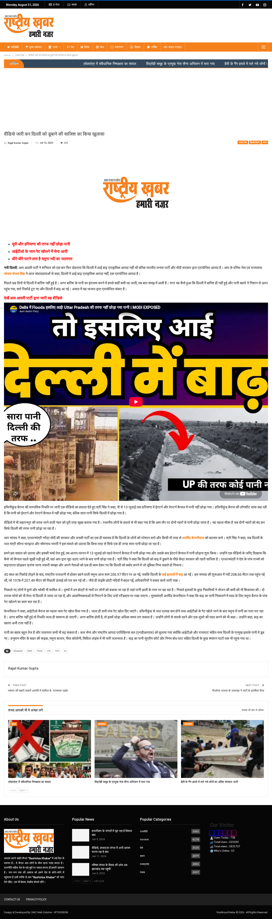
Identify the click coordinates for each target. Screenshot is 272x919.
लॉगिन (91, 4)
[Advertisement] (136, 98)
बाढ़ (65, 651)
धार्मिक (154, 47)
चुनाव (14, 724)
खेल (102, 47)
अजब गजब (243, 142)
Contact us (12, 899)
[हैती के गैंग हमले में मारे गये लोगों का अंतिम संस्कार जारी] (222, 749)
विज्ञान (138, 47)
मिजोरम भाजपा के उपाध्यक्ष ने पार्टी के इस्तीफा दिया (238, 690)
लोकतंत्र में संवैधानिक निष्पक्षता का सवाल (72, 63)
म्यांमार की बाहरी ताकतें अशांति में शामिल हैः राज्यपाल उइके (38, 690)
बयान (265, 142)
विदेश (86, 47)
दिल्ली (57, 651)
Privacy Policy (36, 899)
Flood (39, 651)
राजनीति (144, 831)
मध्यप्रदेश (144, 864)
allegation (18, 651)
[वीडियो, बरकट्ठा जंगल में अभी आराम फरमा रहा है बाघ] (80, 852)
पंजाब (142, 872)
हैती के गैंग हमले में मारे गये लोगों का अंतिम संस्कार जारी (222, 63)
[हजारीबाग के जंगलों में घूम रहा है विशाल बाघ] (80, 835)
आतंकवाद (102, 724)
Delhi (29, 651)
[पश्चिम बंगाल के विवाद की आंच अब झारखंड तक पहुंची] (80, 869)
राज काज (144, 839)
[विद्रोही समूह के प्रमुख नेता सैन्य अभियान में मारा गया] (136, 749)
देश (72, 47)
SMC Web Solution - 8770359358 (49, 912)
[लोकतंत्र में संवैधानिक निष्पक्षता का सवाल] (49, 749)
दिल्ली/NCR (255, 142)
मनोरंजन (119, 47)
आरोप (49, 651)
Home (15, 47)
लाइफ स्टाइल (175, 47)
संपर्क (74, 4)
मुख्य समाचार (35, 47)
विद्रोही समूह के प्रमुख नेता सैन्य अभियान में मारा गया (143, 63)
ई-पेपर (56, 4)
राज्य (55, 47)
